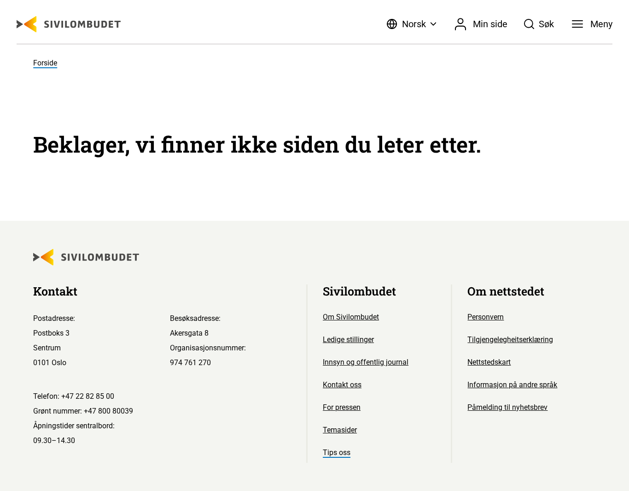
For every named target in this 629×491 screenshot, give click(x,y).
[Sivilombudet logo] (69, 24)
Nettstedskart (489, 362)
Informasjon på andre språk (512, 384)
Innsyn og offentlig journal (365, 362)
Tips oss (336, 452)
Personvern (485, 317)
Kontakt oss (342, 384)
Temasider (340, 430)
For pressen (342, 407)
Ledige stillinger (348, 339)
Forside (45, 63)
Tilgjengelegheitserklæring (510, 339)
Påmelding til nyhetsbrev (507, 407)
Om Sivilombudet (351, 317)
